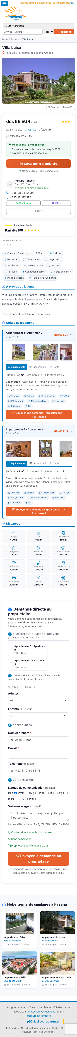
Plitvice (55, 1028)
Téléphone (21, 763)
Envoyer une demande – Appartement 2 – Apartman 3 (40, 511)
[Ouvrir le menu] (4, 3)
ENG (31, 793)
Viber (58, 203)
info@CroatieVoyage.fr (38, 1015)
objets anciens (12, 1028)
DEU (42, 793)
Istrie (5, 39)
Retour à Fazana (14, 240)
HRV (21, 799)
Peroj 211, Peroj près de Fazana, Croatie (29, 52)
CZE (21, 793)
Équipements (18, 367)
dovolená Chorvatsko (44, 1032)
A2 (29, 129)
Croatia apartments (40, 1028)
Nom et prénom (20, 733)
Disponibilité (39, 367)
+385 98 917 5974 (21, 197)
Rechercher (65, 31)
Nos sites (25, 1028)
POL (32, 799)
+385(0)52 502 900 (22, 192)
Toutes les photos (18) (62, 107)
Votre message (25, 806)
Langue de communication (32, 787)
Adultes (14, 693)
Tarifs (56, 367)
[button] (38, 228)
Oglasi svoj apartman (44, 1021)
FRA (11, 793)
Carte (40, 211)
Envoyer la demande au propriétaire (40, 859)
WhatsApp (25, 203)
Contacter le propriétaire (40, 163)
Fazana (15, 39)
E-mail (13, 748)
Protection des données (41, 1011)
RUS (11, 799)
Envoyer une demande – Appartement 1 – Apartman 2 (40, 414)
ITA (52, 793)
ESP (62, 793)
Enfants (20, 709)
